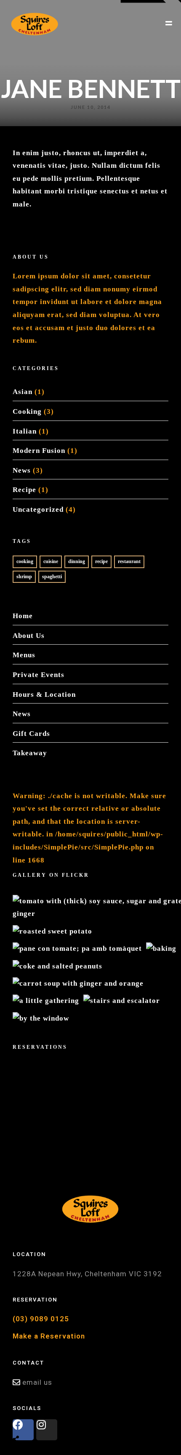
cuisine (50, 561)
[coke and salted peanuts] (57, 966)
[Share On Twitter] (34, 1418)
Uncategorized (38, 509)
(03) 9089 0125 (41, 1319)
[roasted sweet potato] (52, 931)
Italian (25, 431)
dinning (76, 561)
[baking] (161, 948)
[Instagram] (46, 1429)
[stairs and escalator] (121, 1001)
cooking (24, 561)
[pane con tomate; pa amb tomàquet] (77, 948)
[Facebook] (23, 1429)
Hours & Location (44, 694)
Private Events (38, 675)
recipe (101, 561)
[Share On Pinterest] (48, 1418)
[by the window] (41, 1018)
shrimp (24, 576)
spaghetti (52, 576)
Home (23, 616)
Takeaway (30, 753)
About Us (29, 636)
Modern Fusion (39, 451)
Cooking (27, 411)
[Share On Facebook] (19, 1418)
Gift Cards (31, 734)
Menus (24, 655)
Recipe (24, 490)
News (22, 470)
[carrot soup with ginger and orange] (78, 983)
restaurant (129, 561)
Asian (22, 392)
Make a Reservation (49, 1336)
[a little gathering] (46, 1001)
